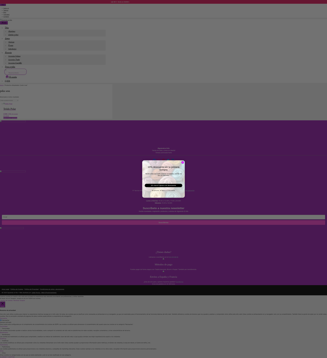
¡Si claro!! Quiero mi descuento (163, 185)
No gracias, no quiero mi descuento (163, 190)
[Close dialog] (182, 162)
